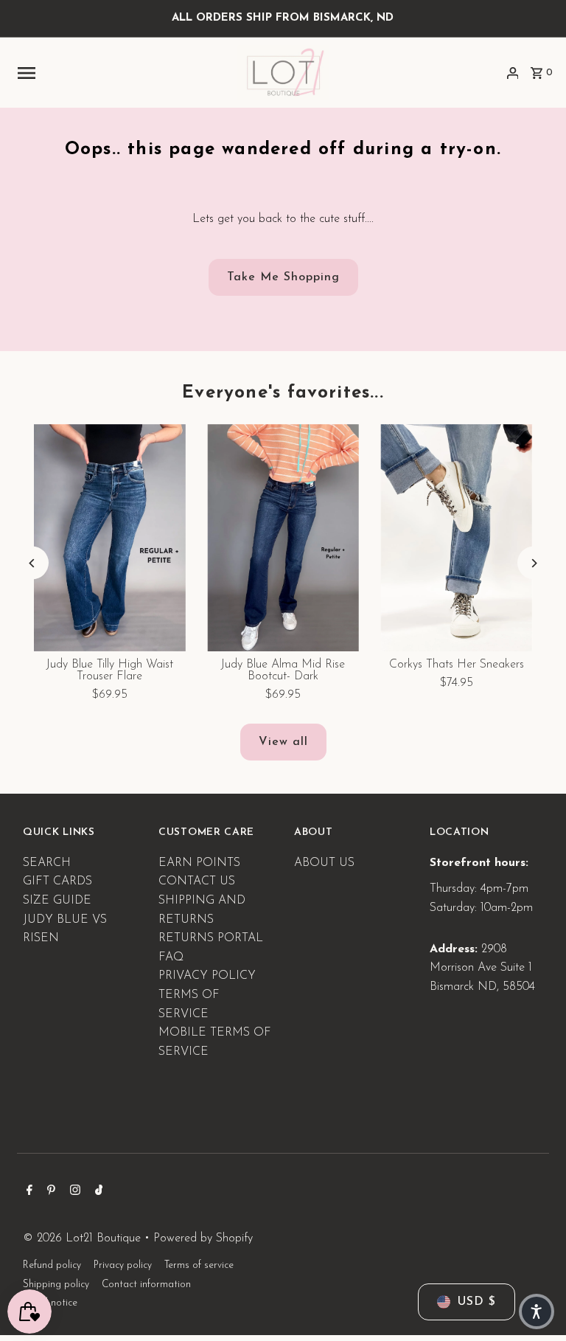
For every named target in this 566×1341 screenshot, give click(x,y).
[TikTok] (97, 1192)
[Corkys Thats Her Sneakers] (456, 537)
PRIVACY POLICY (207, 976)
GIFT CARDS (57, 881)
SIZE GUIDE (57, 901)
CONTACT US (196, 881)
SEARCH (47, 863)
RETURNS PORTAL (210, 938)
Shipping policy (56, 1284)
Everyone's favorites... (283, 393)
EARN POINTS (199, 863)
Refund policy (52, 1265)
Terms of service (199, 1265)
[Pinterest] (49, 1192)
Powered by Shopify (203, 1238)
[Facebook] (27, 1192)
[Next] (534, 563)
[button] (536, 1311)
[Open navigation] (121, 73)
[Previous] (32, 563)
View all (283, 742)
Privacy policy (123, 1265)
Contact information (146, 1284)
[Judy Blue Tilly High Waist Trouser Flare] (109, 537)
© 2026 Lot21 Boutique (83, 1238)
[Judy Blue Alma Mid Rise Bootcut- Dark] (282, 537)
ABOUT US (324, 863)
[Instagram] (73, 1192)
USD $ (477, 1302)
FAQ (171, 957)
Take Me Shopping (283, 277)
